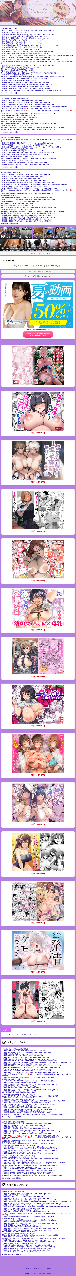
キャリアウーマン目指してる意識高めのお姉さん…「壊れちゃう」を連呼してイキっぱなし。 (29, 1081)
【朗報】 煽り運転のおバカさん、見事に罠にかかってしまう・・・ (20, 115)
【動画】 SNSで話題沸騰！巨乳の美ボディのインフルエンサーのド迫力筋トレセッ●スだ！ (27, 143)
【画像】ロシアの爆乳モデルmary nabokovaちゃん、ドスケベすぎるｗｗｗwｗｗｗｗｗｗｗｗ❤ (31, 1067)
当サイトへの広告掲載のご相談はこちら (38, 276)
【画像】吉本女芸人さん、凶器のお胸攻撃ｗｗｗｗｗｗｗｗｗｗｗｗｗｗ (22, 100)
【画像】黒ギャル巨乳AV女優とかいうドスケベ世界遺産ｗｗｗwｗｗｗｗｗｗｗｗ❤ (26, 38)
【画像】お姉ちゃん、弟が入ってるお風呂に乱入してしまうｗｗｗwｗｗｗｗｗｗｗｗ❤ (27, 51)
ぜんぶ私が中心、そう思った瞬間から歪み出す (14, 98)
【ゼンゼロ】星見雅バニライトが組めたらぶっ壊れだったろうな (21, 1252)
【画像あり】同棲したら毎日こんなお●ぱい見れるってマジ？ (19, 80)
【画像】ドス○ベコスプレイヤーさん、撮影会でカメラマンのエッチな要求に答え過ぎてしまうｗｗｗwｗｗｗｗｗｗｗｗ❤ (37, 55)
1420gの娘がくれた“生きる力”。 (10, 28)
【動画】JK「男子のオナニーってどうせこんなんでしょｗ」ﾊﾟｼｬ (20, 49)
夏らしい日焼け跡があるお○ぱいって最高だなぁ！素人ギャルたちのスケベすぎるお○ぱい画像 (29, 73)
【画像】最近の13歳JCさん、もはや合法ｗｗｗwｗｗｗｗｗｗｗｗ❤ (21, 42)
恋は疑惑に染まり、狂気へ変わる (10, 172)
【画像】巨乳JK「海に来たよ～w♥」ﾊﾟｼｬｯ (13, 32)
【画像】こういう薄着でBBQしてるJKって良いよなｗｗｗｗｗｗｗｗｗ (23, 1208)
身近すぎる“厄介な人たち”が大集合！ (13, 1191)
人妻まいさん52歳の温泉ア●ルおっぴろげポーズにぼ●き (19, 1082)
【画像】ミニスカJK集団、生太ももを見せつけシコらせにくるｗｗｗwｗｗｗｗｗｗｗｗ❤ (27, 34)
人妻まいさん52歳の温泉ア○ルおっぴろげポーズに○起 (17, 71)
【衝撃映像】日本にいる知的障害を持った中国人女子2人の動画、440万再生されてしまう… (28, 84)
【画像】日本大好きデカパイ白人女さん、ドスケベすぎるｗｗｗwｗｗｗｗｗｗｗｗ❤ (27, 1091)
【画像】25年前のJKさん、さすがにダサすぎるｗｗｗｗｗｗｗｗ (20, 67)
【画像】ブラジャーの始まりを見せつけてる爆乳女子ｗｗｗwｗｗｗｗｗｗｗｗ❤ (25, 36)
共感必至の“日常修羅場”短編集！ (10, 137)
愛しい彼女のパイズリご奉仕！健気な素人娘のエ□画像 (17, 69)
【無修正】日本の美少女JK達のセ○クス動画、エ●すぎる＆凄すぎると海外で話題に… (26, 82)
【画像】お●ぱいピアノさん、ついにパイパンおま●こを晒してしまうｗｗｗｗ (24, 186)
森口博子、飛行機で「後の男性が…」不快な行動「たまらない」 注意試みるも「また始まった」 (29, 129)
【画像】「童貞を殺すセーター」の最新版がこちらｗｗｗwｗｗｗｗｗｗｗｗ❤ (24, 78)
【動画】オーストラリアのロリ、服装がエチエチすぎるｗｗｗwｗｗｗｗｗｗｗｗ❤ (25, 108)
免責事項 (49, 1268)
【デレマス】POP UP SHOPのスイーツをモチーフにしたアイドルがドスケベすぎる (26, 1069)
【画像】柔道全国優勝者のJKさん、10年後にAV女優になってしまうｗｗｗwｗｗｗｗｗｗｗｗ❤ (29, 46)
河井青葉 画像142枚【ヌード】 (10, 195)
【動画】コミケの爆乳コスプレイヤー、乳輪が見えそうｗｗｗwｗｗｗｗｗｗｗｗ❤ (25, 57)
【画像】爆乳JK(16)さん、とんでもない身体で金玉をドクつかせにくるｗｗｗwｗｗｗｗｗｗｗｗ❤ (30, 59)
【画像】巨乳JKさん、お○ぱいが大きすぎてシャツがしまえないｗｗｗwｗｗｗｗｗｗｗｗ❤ (28, 65)
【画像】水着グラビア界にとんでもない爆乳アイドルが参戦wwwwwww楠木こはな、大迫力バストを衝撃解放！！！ (35, 106)
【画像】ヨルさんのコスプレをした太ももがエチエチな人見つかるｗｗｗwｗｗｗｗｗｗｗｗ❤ (30, 1072)
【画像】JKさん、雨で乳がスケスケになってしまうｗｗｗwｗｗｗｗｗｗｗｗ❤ (24, 53)
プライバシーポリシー (39, 1268)
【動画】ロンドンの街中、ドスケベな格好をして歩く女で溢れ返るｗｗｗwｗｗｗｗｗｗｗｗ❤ (30, 1089)
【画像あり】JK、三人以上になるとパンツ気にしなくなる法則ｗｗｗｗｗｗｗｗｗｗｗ (27, 1210)
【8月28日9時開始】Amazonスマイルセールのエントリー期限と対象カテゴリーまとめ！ (27, 145)
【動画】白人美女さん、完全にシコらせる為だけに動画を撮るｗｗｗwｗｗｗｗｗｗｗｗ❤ (27, 30)
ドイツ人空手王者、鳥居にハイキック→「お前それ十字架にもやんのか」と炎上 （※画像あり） (30, 1150)
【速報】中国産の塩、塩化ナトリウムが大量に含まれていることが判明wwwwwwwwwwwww (29, 188)
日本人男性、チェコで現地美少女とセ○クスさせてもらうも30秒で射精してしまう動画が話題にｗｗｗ (31, 90)
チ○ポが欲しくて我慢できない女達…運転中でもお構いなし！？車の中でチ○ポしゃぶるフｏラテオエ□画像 (32, 77)
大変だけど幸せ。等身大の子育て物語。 (14, 1122)
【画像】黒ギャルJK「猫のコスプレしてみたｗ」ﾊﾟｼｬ (16, 75)
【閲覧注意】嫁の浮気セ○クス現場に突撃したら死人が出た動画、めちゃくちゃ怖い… (26, 86)
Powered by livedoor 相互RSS (10, 93)
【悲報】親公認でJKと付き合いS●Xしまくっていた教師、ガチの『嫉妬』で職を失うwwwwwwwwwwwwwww (35, 1206)
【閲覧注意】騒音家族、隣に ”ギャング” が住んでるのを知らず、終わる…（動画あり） (26, 88)
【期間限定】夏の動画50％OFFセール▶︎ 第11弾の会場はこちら (38, 334)
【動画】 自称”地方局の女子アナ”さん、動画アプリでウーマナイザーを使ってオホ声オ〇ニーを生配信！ (31, 147)
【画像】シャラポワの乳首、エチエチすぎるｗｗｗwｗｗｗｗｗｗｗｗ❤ (22, 40)
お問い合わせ (27, 1268)
